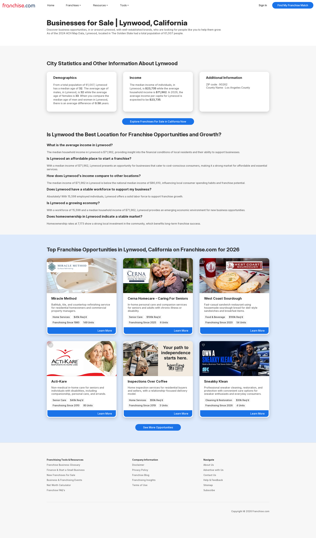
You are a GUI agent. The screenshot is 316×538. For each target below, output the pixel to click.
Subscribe (209, 490)
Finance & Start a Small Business (66, 470)
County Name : (215, 87)
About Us (208, 464)
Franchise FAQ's (56, 490)
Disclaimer (138, 464)
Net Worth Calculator (59, 485)
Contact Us (209, 475)
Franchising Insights (144, 480)
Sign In (263, 5)
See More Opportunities (158, 427)
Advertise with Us (213, 470)
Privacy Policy (140, 470)
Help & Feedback (213, 480)
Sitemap (208, 485)
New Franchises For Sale (61, 475)
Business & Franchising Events (64, 480)
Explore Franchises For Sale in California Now (158, 121)
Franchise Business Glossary (63, 464)
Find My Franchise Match (292, 5)
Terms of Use (139, 485)
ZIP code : (212, 84)
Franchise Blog (140, 475)
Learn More (105, 330)
